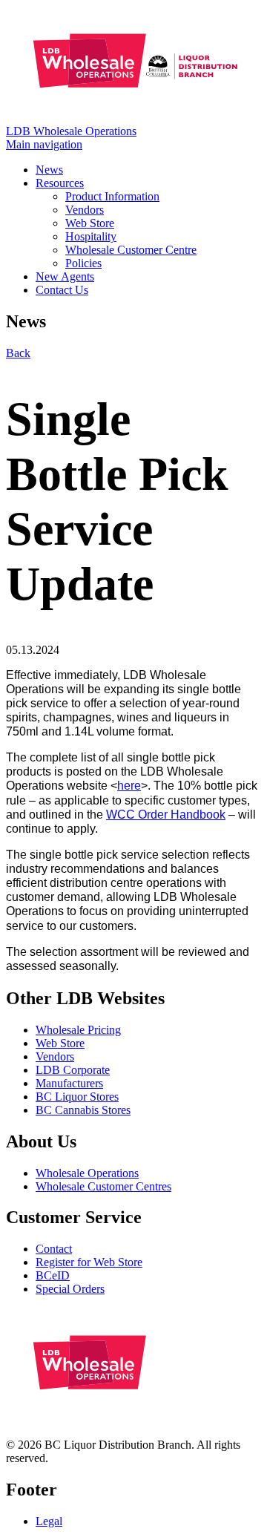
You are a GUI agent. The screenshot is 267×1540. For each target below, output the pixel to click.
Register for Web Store (89, 1262)
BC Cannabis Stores (83, 1110)
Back (18, 353)
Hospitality (90, 236)
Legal (49, 1521)
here (129, 785)
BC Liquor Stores (77, 1096)
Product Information (112, 196)
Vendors (84, 209)
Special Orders (70, 1288)
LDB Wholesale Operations (71, 131)
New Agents (65, 276)
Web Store (89, 223)
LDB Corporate (73, 1070)
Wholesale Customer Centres (103, 1186)
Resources (60, 183)
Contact (54, 1248)
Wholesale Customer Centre (131, 249)
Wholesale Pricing (78, 1029)
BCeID (53, 1275)
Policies (83, 263)
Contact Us (62, 290)
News (49, 169)
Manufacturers (69, 1083)
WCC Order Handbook (165, 814)
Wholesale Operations (87, 1173)
